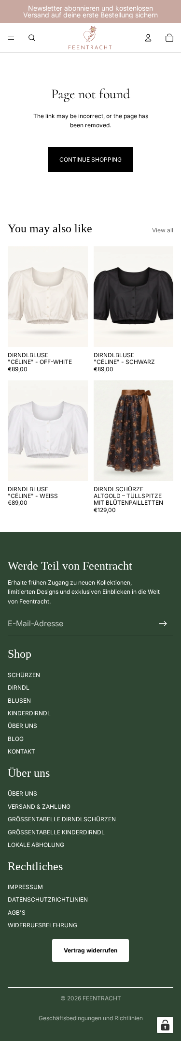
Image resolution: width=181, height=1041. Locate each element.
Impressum (25, 886)
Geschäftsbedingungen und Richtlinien (91, 1018)
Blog (16, 738)
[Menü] (11, 38)
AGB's (17, 912)
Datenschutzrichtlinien (48, 899)
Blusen (19, 700)
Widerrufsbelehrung (42, 925)
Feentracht (102, 998)
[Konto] (148, 37)
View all (162, 230)
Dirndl (18, 687)
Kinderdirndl (29, 713)
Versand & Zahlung (39, 806)
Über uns (22, 725)
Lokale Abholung (36, 844)
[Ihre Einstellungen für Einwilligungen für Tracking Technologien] (165, 1025)
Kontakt (21, 751)
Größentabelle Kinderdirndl (56, 831)
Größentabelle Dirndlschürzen (62, 819)
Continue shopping (90, 159)
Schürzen (24, 675)
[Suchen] (31, 37)
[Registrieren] (163, 623)
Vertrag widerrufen (90, 950)
